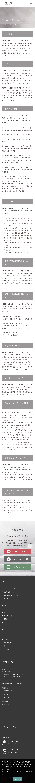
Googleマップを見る (11, 727)
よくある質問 (6, 643)
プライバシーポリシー (15, 772)
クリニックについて (9, 589)
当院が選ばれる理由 (9, 592)
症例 (3, 622)
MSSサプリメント (8, 616)
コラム (4, 636)
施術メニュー (6, 613)
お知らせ (5, 646)
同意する (17, 779)
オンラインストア (8, 649)
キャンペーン (6, 640)
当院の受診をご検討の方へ (11, 595)
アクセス (5, 598)
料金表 (4, 619)
